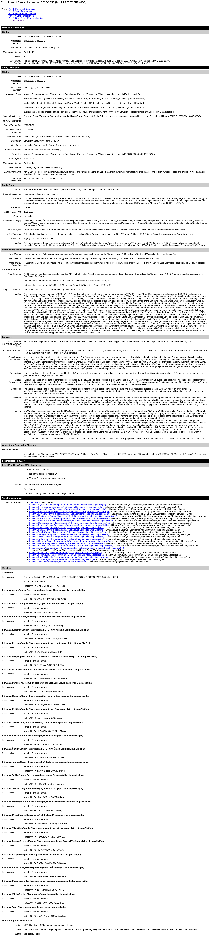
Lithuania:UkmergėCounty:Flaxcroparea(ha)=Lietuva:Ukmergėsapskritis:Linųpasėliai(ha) (70, 541)
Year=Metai (34, 502)
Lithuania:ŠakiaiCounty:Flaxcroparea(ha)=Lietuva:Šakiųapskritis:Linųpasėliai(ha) (66, 530)
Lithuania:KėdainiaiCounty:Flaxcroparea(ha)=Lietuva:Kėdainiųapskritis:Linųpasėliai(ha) (69, 511)
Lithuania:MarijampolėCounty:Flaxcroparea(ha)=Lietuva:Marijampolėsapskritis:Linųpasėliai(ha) (73, 516)
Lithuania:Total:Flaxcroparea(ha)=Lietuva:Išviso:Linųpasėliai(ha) (58, 562)
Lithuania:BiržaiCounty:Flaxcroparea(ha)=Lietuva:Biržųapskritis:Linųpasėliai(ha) (66, 507)
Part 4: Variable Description (21, 16)
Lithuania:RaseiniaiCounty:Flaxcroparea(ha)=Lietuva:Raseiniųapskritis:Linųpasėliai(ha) (69, 523)
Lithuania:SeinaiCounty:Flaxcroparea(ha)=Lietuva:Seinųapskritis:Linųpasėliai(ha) (66, 527)
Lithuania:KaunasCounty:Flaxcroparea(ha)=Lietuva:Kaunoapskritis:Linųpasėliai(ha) (67, 509)
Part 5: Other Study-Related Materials (25, 18)
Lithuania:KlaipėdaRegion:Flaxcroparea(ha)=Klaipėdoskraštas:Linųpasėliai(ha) (65, 552)
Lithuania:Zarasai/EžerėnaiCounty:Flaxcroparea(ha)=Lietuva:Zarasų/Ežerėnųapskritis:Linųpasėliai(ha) (76, 548)
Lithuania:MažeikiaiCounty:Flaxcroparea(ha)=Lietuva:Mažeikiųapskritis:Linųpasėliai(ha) (69, 518)
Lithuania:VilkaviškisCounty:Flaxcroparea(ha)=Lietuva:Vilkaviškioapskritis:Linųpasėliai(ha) (71, 546)
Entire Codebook (16, 20)
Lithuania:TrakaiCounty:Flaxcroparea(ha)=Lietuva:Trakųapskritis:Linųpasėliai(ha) (66, 539)
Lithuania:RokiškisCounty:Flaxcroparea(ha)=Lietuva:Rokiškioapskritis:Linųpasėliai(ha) (69, 525)
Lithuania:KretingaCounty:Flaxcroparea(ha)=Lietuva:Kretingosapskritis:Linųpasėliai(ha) (69, 514)
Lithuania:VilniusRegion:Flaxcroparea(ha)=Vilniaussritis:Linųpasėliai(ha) (62, 559)
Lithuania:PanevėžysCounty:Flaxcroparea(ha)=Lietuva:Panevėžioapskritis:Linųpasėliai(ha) (71, 521)
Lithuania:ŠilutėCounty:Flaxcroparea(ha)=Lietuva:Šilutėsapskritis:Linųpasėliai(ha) (66, 555)
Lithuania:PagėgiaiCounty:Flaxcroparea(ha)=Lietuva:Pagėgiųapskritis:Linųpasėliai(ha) (69, 557)
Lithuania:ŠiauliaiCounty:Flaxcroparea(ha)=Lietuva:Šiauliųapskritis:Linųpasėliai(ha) (67, 532)
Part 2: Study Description (20, 11)
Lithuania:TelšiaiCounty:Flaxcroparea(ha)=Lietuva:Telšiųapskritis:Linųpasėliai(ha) (66, 537)
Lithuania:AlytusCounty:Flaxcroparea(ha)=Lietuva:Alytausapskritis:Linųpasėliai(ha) (67, 505)
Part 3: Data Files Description (22, 13)
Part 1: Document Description (22, 9)
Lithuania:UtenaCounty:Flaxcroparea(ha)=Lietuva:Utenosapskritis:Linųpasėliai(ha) (67, 543)
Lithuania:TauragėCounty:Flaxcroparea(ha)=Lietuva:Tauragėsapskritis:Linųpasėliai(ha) (69, 534)
